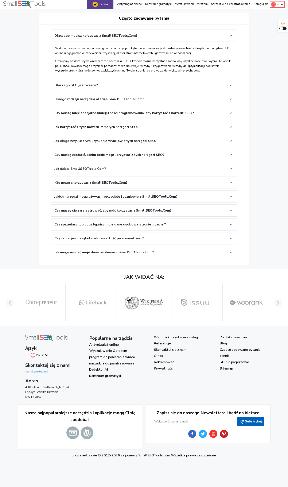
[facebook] (192, 434)
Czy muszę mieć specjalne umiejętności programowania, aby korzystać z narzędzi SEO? (124, 113)
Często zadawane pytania (240, 349)
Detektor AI (98, 369)
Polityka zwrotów (234, 337)
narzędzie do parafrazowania (230, 4)
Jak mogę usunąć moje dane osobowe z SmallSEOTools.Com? (104, 252)
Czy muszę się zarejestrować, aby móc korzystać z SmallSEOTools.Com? (113, 210)
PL (278, 4)
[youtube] (213, 434)
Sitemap (226, 368)
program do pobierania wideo (112, 357)
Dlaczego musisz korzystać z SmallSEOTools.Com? (95, 35)
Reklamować (164, 362)
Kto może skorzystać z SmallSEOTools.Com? (91, 182)
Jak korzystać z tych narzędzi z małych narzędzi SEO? (96, 127)
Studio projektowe (234, 362)
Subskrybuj (253, 421)
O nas (158, 355)
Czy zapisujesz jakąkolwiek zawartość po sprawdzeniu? (99, 238)
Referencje (162, 343)
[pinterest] (224, 434)
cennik (104, 4)
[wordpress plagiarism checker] (87, 432)
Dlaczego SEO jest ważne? (76, 85)
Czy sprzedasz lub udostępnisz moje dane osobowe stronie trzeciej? (110, 224)
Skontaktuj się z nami (170, 349)
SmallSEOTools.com (154, 455)
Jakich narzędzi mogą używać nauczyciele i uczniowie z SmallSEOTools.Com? (116, 196)
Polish (40, 355)
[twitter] (203, 434)
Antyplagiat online (129, 4)
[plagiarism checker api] (72, 432)
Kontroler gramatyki (158, 4)
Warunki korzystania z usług (176, 337)
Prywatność (163, 368)
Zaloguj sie (261, 4)
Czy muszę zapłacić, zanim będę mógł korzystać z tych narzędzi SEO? (109, 154)
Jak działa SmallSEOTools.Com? (80, 168)
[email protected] (37, 371)
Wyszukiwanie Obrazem (191, 4)
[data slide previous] (10, 303)
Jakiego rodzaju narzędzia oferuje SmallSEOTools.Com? (99, 99)
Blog (223, 343)
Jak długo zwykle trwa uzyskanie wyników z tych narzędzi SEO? (105, 141)
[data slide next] (278, 303)
